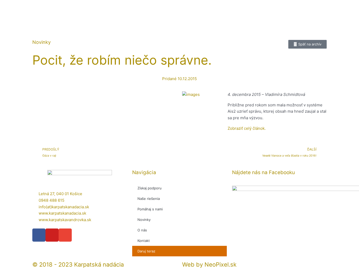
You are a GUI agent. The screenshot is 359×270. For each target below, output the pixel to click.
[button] (104, 90)
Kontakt (143, 240)
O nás (142, 230)
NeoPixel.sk (220, 264)
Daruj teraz (146, 251)
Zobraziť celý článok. (247, 128)
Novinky (144, 219)
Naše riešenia (148, 198)
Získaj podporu (149, 188)
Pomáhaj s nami (150, 209)
